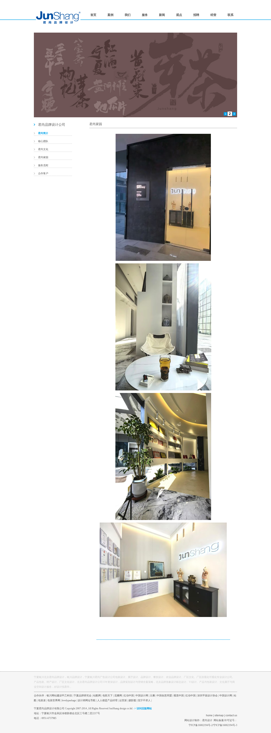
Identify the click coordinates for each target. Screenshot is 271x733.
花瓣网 (118, 695)
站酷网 (97, 695)
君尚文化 (43, 149)
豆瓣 (152, 695)
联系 (231, 15)
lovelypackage (69, 700)
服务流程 (43, 165)
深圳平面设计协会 (207, 695)
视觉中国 (179, 695)
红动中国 (129, 695)
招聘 (196, 15)
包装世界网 (53, 700)
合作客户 (43, 173)
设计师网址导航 (86, 700)
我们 (128, 15)
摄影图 (132, 700)
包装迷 (42, 700)
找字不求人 (144, 700)
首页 (93, 15)
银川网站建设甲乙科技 (59, 695)
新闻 (162, 15)
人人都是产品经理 (107, 700)
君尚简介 (43, 133)
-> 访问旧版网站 (143, 708)
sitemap (219, 715)
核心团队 (43, 141)
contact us (231, 715)
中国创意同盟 (164, 695)
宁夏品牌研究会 (82, 695)
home (209, 715)
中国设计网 (142, 695)
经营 (213, 15)
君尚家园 (43, 157)
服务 (145, 15)
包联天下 (107, 695)
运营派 (123, 700)
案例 (110, 15)
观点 (179, 15)
